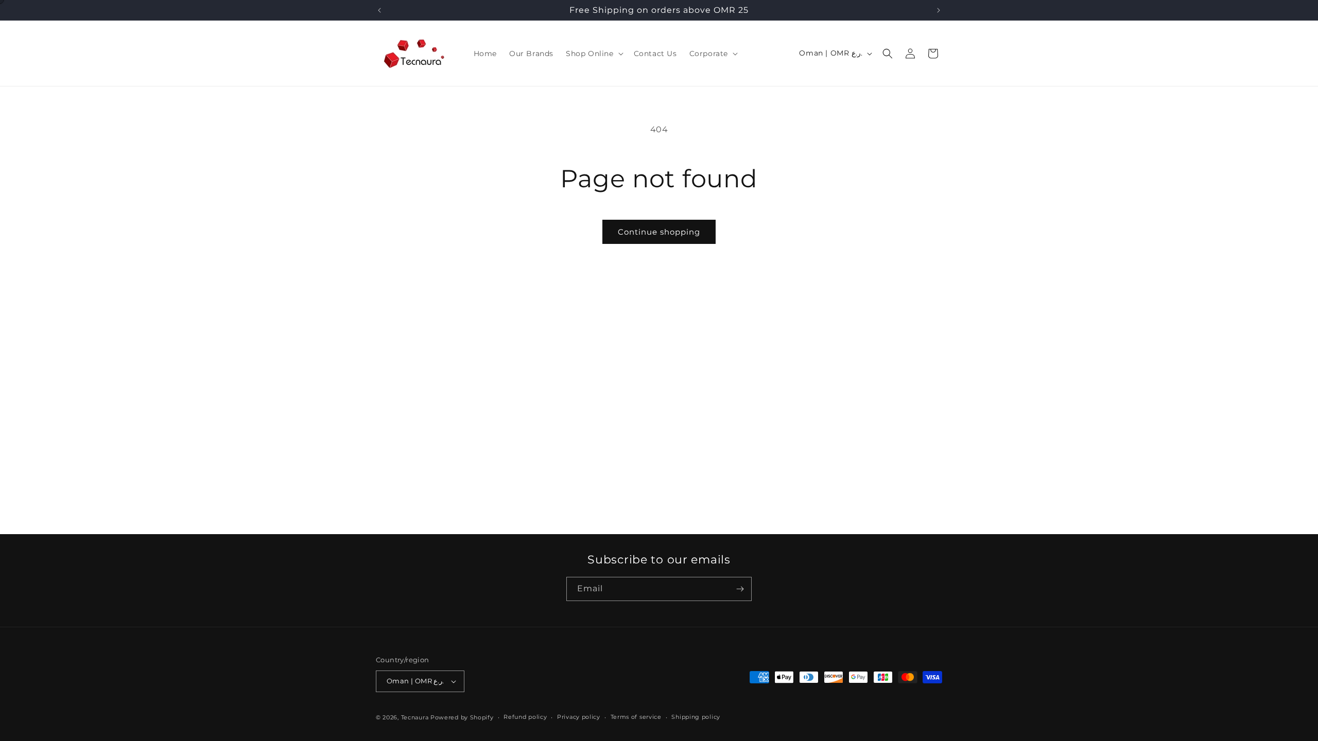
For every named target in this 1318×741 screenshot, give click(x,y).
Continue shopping (659, 232)
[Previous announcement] (379, 10)
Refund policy (525, 716)
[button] (594, 53)
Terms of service (636, 716)
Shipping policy (695, 716)
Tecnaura (415, 717)
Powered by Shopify (462, 717)
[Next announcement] (938, 10)
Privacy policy (578, 716)
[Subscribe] (740, 589)
